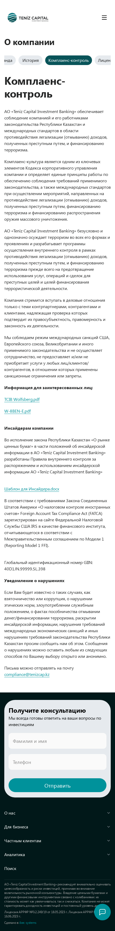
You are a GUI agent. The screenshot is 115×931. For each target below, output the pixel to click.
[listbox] (57, 840)
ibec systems (27, 922)
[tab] (30, 60)
